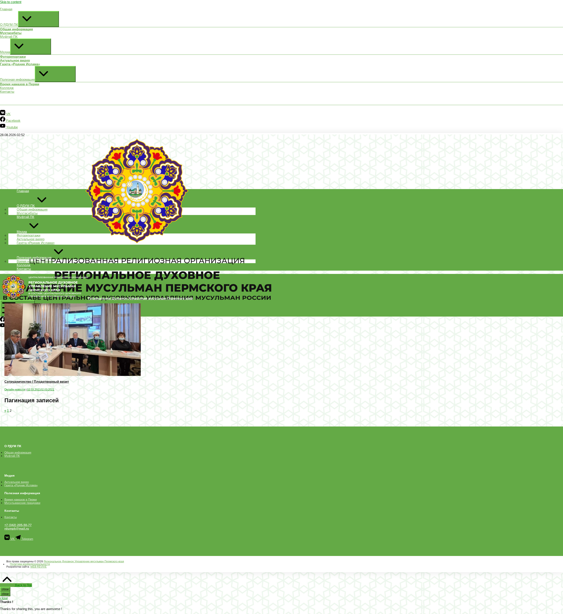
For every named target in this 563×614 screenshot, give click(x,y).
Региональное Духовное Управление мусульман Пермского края (84, 561)
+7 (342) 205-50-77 (18, 525)
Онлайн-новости (14, 389)
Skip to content (10, 2)
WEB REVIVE (38, 566)
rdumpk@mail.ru (16, 528)
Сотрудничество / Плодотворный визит (36, 381)
